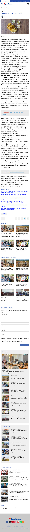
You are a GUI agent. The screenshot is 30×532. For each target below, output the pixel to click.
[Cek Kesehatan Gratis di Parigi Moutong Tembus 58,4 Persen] (7, 243)
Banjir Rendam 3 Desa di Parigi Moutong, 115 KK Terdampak (18, 391)
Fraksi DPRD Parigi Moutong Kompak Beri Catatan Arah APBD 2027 (14, 205)
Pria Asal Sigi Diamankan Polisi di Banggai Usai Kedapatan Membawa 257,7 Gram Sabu (19, 404)
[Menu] (2, 4)
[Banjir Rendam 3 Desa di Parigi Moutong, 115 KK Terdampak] (5, 391)
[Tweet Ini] (19, 218)
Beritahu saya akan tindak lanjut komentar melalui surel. (15, 338)
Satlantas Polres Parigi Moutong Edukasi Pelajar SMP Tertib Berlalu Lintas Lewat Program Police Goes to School (19, 398)
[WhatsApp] (20, 522)
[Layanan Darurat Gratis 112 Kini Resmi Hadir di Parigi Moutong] (4, 472)
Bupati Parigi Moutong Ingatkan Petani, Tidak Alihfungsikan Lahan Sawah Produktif (18, 458)
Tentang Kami (9, 526)
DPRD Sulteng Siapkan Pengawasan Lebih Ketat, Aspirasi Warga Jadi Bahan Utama (14, 192)
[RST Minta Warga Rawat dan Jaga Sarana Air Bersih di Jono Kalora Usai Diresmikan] (5, 445)
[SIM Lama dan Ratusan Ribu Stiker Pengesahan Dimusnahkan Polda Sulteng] (5, 452)
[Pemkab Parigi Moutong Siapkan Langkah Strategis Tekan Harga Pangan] (4, 492)
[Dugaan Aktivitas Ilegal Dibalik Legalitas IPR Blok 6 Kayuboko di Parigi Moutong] (4, 479)
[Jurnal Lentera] (8, 4)
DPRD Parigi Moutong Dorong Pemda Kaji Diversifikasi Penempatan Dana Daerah (13, 209)
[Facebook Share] (16, 218)
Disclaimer (16, 526)
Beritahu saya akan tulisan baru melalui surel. (13, 341)
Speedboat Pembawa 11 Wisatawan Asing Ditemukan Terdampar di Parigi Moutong (18, 498)
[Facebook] (7, 522)
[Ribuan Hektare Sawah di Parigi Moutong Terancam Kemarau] (22, 228)
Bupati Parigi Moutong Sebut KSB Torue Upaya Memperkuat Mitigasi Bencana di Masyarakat (12, 202)
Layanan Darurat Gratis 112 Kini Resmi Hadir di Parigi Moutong (18, 472)
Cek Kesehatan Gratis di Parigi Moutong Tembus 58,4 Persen (13, 199)
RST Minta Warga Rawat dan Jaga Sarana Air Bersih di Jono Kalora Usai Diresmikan (19, 445)
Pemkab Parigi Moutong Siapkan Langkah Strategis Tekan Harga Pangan (19, 492)
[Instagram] (15, 522)
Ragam (2, 11)
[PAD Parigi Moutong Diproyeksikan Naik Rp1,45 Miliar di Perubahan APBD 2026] (5, 432)
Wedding (4, 213)
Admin (5, 15)
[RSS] (23, 522)
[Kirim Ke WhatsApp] (28, 218)
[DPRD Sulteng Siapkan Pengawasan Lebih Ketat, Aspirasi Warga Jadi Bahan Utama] (7, 228)
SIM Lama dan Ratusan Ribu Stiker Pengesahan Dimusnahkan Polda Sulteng (19, 451)
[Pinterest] (12, 522)
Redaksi (22, 526)
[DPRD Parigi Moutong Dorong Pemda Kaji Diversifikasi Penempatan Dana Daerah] (22, 292)
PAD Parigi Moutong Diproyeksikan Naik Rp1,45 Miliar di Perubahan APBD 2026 (19, 431)
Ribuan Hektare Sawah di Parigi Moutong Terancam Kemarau (13, 195)
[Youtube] (18, 522)
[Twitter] (10, 522)
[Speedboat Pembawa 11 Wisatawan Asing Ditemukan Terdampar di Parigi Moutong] (4, 499)
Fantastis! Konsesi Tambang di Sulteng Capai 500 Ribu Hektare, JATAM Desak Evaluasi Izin (18, 485)
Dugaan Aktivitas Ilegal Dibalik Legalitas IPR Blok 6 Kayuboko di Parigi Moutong (18, 478)
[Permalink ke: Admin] (2, 16)
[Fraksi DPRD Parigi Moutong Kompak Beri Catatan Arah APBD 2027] (7, 292)
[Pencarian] (28, 4)
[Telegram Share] (25, 218)
